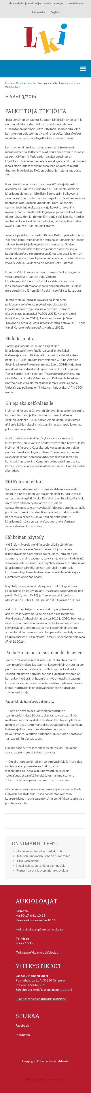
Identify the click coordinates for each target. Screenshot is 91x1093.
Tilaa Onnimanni (27, 861)
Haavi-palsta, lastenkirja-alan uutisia (40, 865)
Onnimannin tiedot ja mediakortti (39, 851)
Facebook (22, 1025)
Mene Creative (56, 1079)
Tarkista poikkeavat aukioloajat (37, 952)
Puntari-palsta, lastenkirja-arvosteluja (42, 870)
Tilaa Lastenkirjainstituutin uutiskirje (41, 999)
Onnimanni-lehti (35, 843)
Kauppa (58, 3)
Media (47, 3)
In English (53, 12)
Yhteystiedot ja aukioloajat (24, 3)
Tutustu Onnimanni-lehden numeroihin (43, 856)
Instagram (23, 1034)
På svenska (38, 12)
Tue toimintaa (74, 3)
